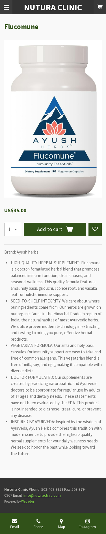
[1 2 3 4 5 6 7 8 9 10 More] (12, 229)
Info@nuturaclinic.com (42, 495)
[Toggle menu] (6, 7)
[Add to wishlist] (95, 229)
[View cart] (100, 7)
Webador (27, 501)
